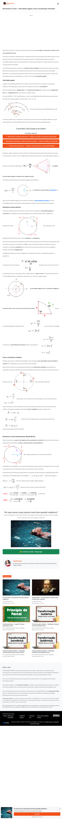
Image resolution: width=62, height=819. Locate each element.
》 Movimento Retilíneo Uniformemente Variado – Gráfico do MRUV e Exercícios (31, 141)
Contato (5, 715)
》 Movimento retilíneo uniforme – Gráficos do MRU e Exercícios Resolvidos (31, 137)
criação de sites (49, 722)
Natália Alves (17, 561)
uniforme (53, 190)
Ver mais (37, 814)
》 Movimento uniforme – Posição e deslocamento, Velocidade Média (31, 146)
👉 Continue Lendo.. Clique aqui (31, 552)
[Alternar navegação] (58, 3)
